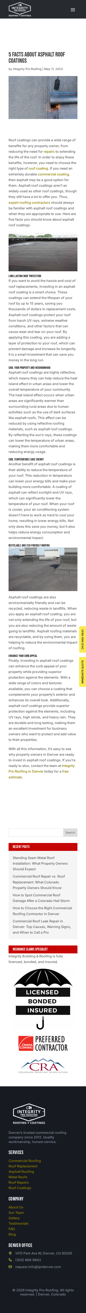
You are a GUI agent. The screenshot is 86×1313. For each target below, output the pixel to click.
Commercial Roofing (25, 1161)
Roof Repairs (19, 1182)
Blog (12, 1234)
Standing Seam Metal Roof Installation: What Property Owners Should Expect (40, 863)
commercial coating (53, 174)
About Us (16, 1207)
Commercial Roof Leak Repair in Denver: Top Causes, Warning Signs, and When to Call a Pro (42, 926)
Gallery (14, 1218)
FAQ (12, 1229)
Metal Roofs (18, 1177)
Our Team (16, 1212)
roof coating (38, 168)
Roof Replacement (23, 1166)
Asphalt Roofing (21, 1171)
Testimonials (19, 1223)
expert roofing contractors (29, 202)
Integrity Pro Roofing (27, 69)
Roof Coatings (20, 1188)
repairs (49, 151)
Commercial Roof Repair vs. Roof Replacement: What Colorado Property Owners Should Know (39, 882)
